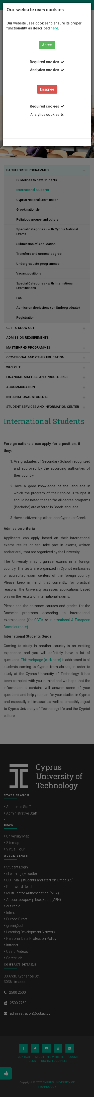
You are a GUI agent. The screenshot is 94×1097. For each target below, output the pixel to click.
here (54, 28)
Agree (47, 45)
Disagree (47, 89)
